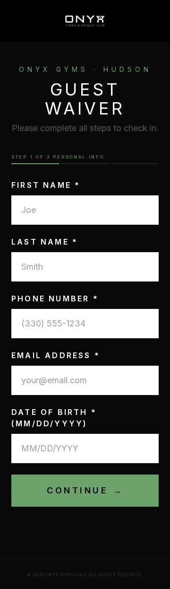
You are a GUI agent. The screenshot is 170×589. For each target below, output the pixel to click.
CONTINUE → (85, 490)
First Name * (45, 185)
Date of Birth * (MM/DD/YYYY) (54, 417)
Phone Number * (55, 298)
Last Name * (44, 241)
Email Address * (55, 355)
